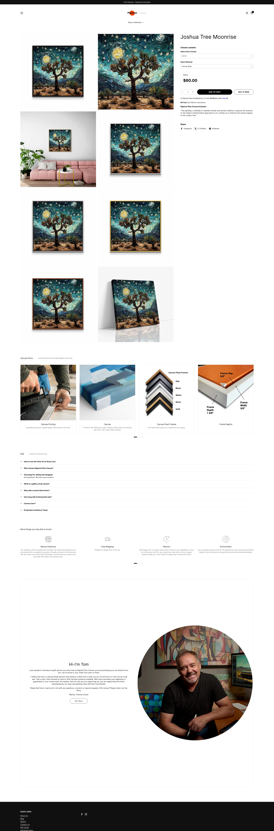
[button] (21, 13)
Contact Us (25, 825)
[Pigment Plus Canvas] (137, 13)
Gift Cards (24, 827)
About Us (24, 816)
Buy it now (243, 92)
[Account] (247, 13)
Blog (22, 819)
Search (23, 822)
